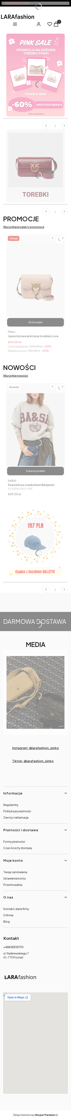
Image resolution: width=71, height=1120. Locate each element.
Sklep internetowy (34, 1114)
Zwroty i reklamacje (16, 817)
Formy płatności (14, 841)
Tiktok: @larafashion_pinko (33, 761)
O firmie (8, 915)
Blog (6, 921)
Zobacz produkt (35, 471)
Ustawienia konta (14, 878)
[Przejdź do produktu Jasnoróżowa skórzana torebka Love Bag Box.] (35, 280)
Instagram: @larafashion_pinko (35, 748)
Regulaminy (11, 805)
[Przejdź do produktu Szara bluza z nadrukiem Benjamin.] (35, 429)
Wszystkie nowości (15, 375)
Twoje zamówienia (15, 872)
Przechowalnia (12, 884)
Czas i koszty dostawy (17, 848)
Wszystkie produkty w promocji (23, 227)
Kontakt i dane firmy (16, 909)
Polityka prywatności (17, 811)
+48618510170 (13, 947)
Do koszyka (35, 322)
